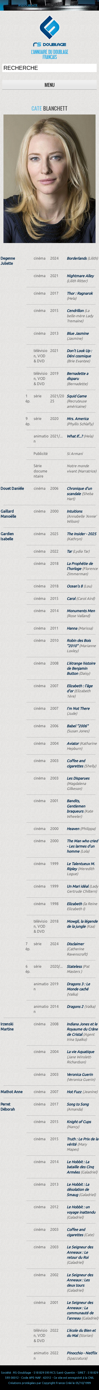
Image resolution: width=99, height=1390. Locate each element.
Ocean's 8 (75, 586)
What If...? (75, 436)
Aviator (73, 743)
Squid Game (77, 396)
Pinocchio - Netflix (82, 1353)
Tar (69, 551)
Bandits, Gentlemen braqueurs (76, 806)
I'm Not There (78, 708)
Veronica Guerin (80, 1074)
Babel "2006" (77, 726)
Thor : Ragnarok (80, 293)
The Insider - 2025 (81, 534)
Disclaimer (75, 944)
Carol (71, 598)
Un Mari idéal (77, 886)
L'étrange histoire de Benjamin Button (81, 668)
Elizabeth (74, 904)
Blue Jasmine (78, 333)
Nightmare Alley (80, 276)
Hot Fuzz (74, 1092)
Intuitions (74, 511)
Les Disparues (78, 778)
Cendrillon (75, 310)
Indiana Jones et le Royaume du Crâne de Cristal (82, 1029)
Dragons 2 (75, 1006)
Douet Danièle (12, 488)
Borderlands (77, 258)
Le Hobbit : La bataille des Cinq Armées (80, 1167)
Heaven (73, 829)
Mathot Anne (12, 1092)
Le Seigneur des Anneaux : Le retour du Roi (80, 1252)
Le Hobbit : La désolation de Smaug (78, 1189)
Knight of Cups (79, 1122)
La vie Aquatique (80, 1052)
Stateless (74, 966)
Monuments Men (81, 611)
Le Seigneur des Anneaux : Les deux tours (80, 1280)
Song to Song (78, 1104)
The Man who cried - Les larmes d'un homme (82, 846)
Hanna (72, 628)
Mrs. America (77, 418)
